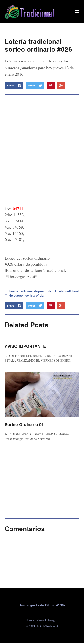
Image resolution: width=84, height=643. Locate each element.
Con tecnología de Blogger (42, 620)
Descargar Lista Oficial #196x (42, 605)
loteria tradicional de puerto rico (31, 291)
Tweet (31, 85)
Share (10, 85)
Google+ (61, 85)
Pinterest (51, 85)
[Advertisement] (42, 147)
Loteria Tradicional (47, 626)
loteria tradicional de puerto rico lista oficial (44, 293)
